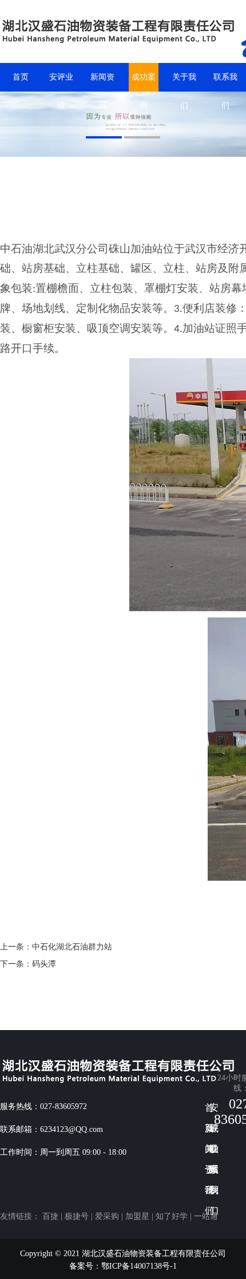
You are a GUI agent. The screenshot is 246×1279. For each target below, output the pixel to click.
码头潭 (44, 964)
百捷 (50, 1216)
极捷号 (77, 1216)
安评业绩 (61, 82)
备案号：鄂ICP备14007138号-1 (123, 1266)
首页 (21, 77)
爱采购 (107, 1216)
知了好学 (172, 1216)
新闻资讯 (102, 82)
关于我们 (184, 82)
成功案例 (144, 82)
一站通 (206, 1216)
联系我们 (225, 82)
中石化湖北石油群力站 (72, 947)
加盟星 (137, 1216)
